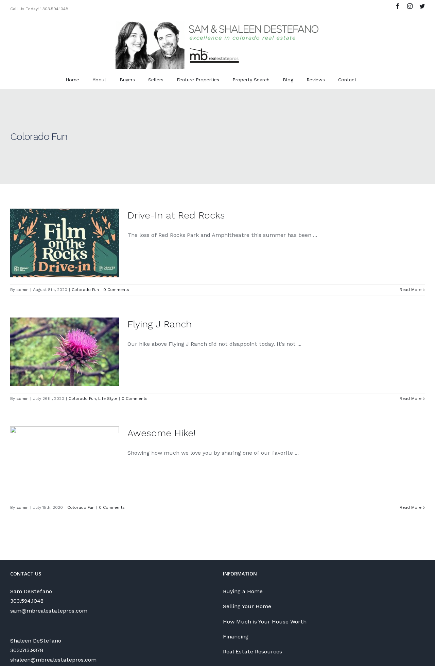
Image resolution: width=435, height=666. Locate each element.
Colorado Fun (85, 289)
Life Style (107, 398)
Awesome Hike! (161, 433)
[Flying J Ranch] (64, 352)
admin (22, 289)
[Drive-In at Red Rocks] (64, 243)
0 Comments (116, 289)
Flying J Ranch (159, 324)
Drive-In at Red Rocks (176, 215)
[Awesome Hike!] (64, 460)
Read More (410, 289)
